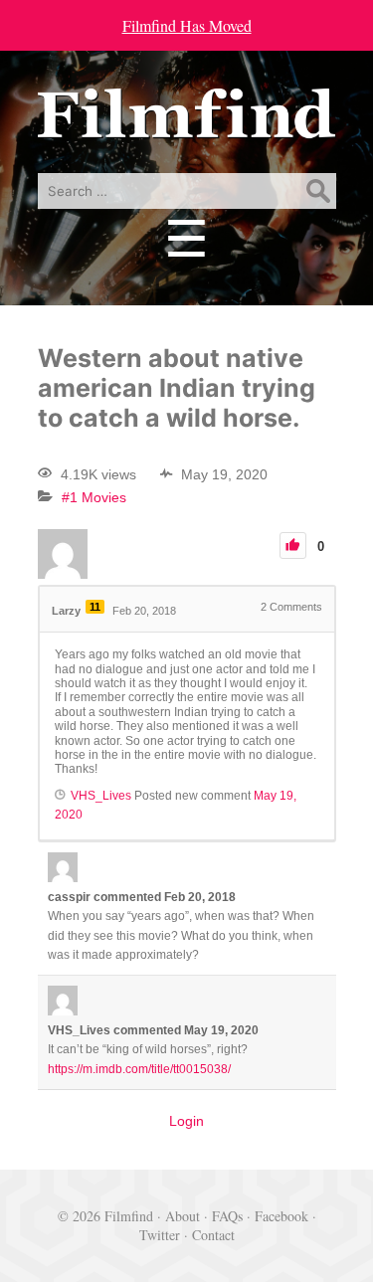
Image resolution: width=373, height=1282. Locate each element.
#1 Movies (94, 497)
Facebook (281, 1215)
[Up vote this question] (293, 545)
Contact (213, 1234)
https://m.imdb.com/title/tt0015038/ (139, 1069)
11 (95, 607)
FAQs (227, 1215)
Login (186, 1121)
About (182, 1215)
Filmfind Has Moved (187, 25)
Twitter (159, 1234)
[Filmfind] (187, 123)
